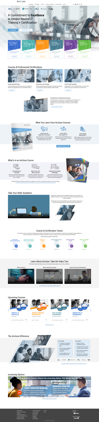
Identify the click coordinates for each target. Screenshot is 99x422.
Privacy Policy (35, 414)
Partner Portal (35, 413)
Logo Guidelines (35, 418)
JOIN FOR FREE (13, 30)
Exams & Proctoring (20, 417)
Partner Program (58, 4)
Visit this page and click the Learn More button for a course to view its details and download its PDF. (36, 182)
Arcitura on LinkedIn (76, 416)
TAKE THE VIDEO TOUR (26, 30)
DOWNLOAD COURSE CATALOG (63, 146)
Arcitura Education (51, 420)
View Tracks (15, 249)
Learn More (11, 90)
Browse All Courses (50, 324)
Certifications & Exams (56, 106)
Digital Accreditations (21, 418)
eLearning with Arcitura (21, 414)
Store (64, 4)
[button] (8, 310)
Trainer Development (36, 410)
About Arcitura (19, 410)
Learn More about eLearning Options (49, 398)
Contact (45, 410)
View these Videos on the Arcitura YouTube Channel (49, 285)
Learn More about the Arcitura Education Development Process (73, 363)
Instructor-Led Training (50, 4)
